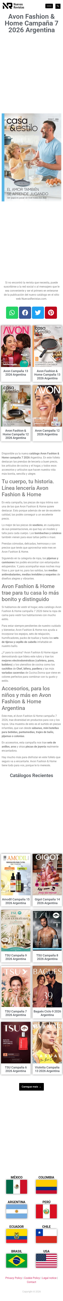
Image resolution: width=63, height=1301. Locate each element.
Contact (31, 1282)
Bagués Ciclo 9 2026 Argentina (47, 1013)
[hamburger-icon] (49, 6)
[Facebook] (25, 313)
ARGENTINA (16, 1202)
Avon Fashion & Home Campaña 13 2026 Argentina (47, 374)
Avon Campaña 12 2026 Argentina (47, 432)
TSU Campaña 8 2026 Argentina (47, 957)
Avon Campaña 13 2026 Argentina (15, 372)
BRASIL (16, 1251)
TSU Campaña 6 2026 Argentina (16, 1069)
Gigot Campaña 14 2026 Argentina (47, 901)
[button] (57, 118)
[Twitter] (38, 313)
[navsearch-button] (57, 6)
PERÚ (46, 1202)
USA (46, 1251)
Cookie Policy (32, 1278)
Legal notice (49, 1278)
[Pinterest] (51, 313)
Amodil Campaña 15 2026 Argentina (16, 901)
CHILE (46, 1227)
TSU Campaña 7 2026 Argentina (16, 1013)
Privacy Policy (13, 1278)
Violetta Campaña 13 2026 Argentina (47, 1069)
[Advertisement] (31, 72)
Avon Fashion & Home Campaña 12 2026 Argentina (16, 434)
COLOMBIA (46, 1177)
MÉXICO (17, 1177)
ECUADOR (16, 1227)
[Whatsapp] (12, 313)
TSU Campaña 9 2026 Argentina (16, 957)
